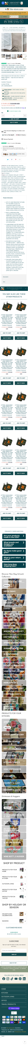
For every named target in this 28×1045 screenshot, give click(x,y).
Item (4, 289)
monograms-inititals (15, 195)
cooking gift (4, 184)
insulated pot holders (19, 186)
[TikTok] (12, 986)
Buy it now (14, 130)
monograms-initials (5, 195)
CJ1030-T (21, 182)
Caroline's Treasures (6, 90)
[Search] (22, 16)
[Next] (25, 46)
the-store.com (10, 1036)
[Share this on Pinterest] (15, 167)
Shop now (6, 593)
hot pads (14, 184)
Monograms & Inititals (6, 176)
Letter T (23, 175)
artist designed (9, 182)
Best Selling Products (13, 173)
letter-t (20, 190)
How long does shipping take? (10, 573)
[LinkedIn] (24, 986)
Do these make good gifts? (13, 560)
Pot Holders (15, 179)
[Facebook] (3, 986)
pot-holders (22, 198)
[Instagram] (7, 986)
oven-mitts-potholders (12, 196)
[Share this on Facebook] (11, 167)
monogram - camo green (9, 192)
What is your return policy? (12, 566)
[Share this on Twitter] (7, 167)
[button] (2, 3)
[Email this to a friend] (19, 167)
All (7, 173)
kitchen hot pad (11, 187)
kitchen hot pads (19, 187)
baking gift (16, 182)
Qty (2, 120)
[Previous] (2, 46)
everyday (9, 184)
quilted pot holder (5, 199)
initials (12, 186)
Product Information (8, 205)
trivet (20, 199)
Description (5, 284)
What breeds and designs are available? (11, 552)
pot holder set (15, 198)
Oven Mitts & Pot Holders (19, 178)
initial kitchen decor (5, 186)
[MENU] (1, 16)
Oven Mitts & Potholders (6, 179)
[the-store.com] (14, 16)
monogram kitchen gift (20, 192)
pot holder (9, 198)
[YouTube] (16, 986)
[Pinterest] (20, 986)
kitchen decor (4, 187)
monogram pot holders (6, 193)
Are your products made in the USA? (12, 544)
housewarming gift (21, 184)
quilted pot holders (14, 199)
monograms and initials (17, 193)
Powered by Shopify (20, 1039)
